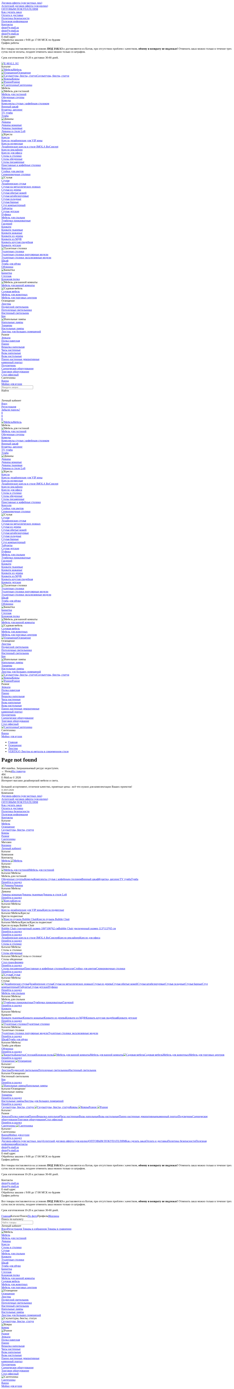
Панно (5, 343)
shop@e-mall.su (10, 27)
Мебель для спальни (13, 217)
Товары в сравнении (59, 1228)
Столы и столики (11, 155)
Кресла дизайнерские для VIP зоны (21, 140)
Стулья (5, 180)
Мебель (17, 422)
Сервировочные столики (15, 174)
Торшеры (6, 325)
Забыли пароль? (10, 409)
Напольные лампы (12, 322)
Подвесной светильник (15, 306)
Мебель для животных (14, 294)
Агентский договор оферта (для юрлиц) (24, 5)
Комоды (6, 100)
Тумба (5, 115)
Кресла (5, 137)
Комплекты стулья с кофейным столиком (25, 103)
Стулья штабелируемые (15, 195)
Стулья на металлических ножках (21, 186)
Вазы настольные (11, 356)
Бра (3, 316)
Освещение (24, 637)
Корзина (6, 845)
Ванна (5, 380)
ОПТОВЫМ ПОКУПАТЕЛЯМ (19, 9)
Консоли (6, 168)
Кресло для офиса (11, 152)
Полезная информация (14, 21)
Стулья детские (10, 211)
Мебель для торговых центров (19, 297)
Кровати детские (11, 245)
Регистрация (8, 406)
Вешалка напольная (12, 346)
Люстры (6, 303)
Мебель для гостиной (13, 94)
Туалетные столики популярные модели (24, 254)
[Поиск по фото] (4, 395)
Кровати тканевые (12, 229)
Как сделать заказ (11, 12)
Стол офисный (10, 374)
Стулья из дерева (11, 189)
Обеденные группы (12, 97)
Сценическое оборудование (17, 368)
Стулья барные (10, 202)
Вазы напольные (11, 353)
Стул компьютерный (13, 205)
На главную (19, 771)
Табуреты (7, 208)
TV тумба (7, 112)
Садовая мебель (10, 291)
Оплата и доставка (12, 15)
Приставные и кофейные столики (21, 165)
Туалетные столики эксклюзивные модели (26, 257)
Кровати (6, 226)
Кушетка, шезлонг (12, 109)
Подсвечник (8, 365)
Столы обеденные (11, 158)
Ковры (16, 677)
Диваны (6, 122)
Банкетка (6, 273)
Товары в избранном (34, 1228)
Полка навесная (10, 340)
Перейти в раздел (11, 882)
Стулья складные (11, 199)
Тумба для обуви (11, 263)
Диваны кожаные (11, 125)
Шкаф (4, 260)
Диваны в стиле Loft (13, 131)
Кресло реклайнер (12, 149)
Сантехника (25, 727)
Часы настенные (11, 350)
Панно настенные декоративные (20, 359)
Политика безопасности (15, 18)
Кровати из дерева (12, 236)
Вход (4, 403)
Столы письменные (12, 162)
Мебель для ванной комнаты (18, 285)
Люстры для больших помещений (21, 331)
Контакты (7, 24)
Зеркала (5, 337)
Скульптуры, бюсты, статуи (53, 674)
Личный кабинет (11, 848)
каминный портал (11, 362)
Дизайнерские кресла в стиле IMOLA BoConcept (29, 146)
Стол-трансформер (12, 962)
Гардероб (6, 223)
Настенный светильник (15, 313)
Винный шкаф (9, 106)
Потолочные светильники (16, 309)
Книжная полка (10, 279)
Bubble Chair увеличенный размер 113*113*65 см (87, 928)
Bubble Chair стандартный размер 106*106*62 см (29, 928)
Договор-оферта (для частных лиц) (21, 2)
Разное (16, 680)
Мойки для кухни (11, 383)
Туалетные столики (12, 251)
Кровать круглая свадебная (17, 242)
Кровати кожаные (11, 232)
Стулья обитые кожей (14, 192)
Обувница (7, 266)
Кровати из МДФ (11, 239)
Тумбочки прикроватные (16, 220)
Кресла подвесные (12, 143)
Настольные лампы (12, 328)
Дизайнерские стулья (13, 183)
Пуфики (6, 214)
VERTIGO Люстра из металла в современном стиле (38, 751)
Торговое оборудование (15, 371)
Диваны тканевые (11, 128)
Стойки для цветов (12, 171)
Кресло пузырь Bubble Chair (53, 919)
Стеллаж (6, 276)
